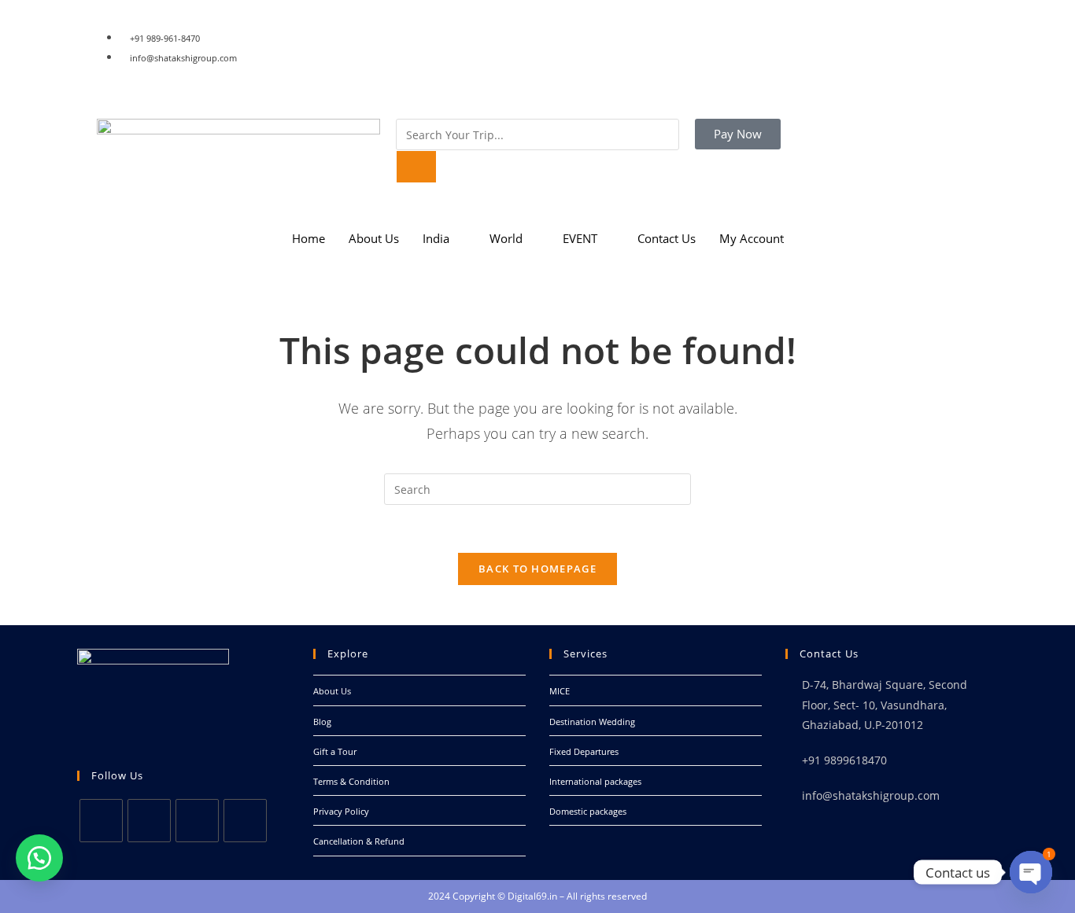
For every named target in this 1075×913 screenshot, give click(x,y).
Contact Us (666, 238)
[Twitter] (757, 40)
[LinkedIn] (757, 56)
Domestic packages (587, 811)
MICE (559, 691)
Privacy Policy (341, 811)
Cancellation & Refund (359, 841)
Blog (322, 721)
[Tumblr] (757, 88)
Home (308, 238)
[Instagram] (757, 72)
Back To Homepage (537, 568)
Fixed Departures (584, 751)
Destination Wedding (592, 721)
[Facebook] (757, 24)
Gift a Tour (334, 751)
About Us (374, 238)
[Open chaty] (1031, 872)
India (436, 238)
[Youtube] (245, 820)
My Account (751, 238)
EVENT (580, 238)
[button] (39, 858)
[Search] (416, 166)
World (506, 238)
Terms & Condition (351, 781)
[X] (101, 820)
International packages (595, 781)
